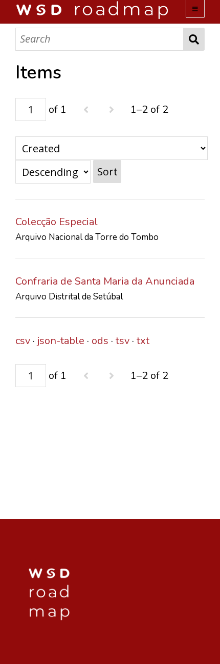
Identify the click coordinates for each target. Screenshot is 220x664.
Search (194, 39)
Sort (107, 171)
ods (100, 341)
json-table (60, 341)
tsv (122, 341)
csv (22, 341)
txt (143, 341)
